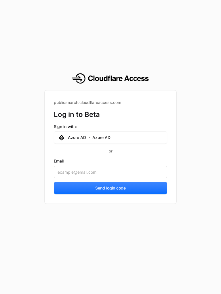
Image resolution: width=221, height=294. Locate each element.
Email (59, 160)
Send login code (110, 187)
